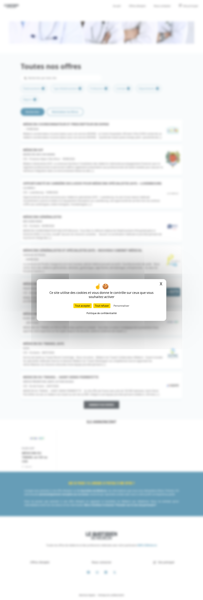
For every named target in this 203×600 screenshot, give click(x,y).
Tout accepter (82, 305)
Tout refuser (102, 305)
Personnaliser (121, 305)
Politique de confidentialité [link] (101, 313)
